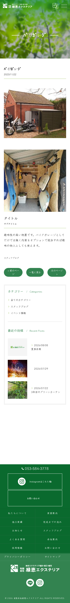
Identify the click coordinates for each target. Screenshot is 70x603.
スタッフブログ (11, 257)
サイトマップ (53, 556)
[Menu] (64, 6)
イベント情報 (18, 313)
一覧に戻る (35, 272)
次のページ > (57, 272)
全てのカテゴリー (21, 300)
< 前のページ (13, 272)
